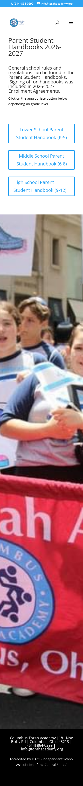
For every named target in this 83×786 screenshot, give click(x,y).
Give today (25, 336)
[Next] (68, 415)
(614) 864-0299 (23, 4)
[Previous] (15, 415)
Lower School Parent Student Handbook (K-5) (41, 133)
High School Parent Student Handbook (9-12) (39, 186)
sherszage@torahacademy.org (38, 323)
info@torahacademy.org (42, 749)
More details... (24, 445)
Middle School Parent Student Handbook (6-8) (41, 160)
